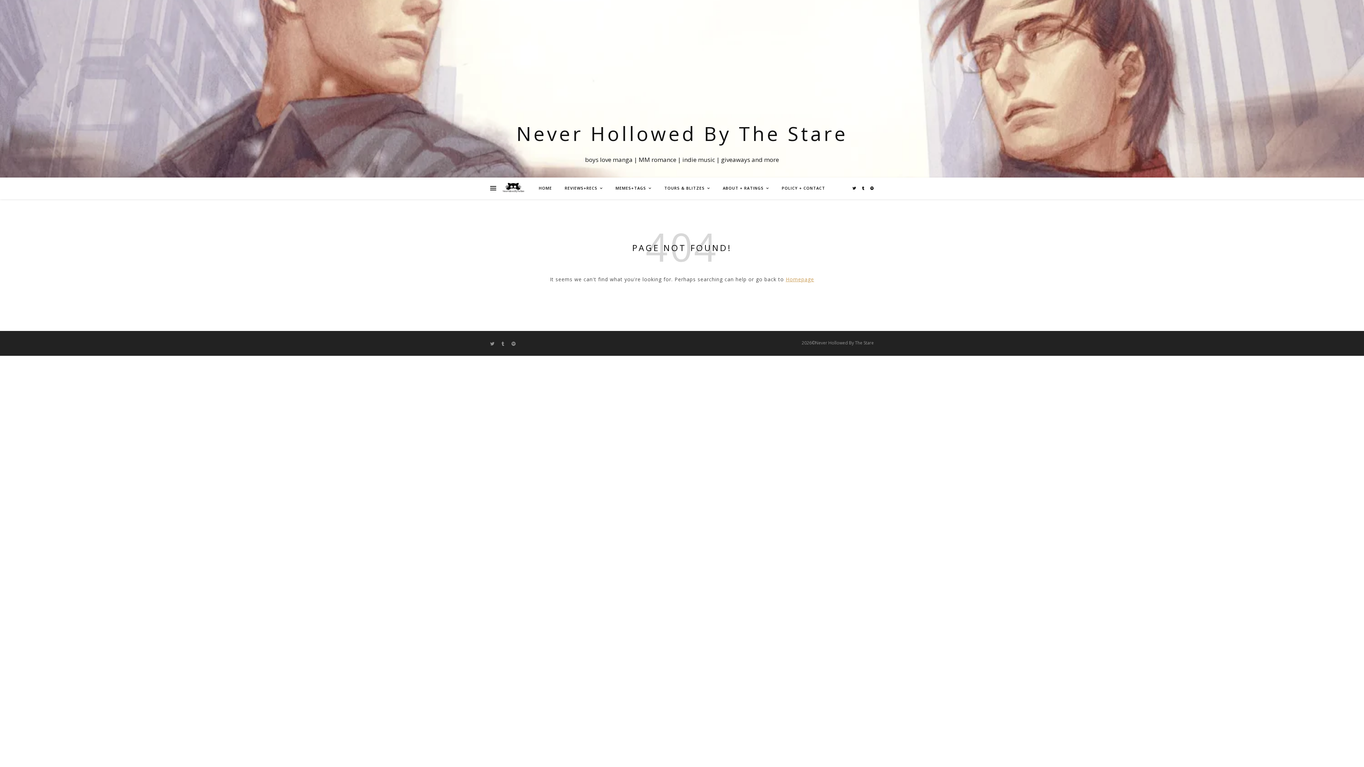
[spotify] (872, 188)
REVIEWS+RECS (581, 188)
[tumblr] (863, 188)
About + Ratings (743, 188)
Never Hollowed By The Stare (682, 133)
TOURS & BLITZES (684, 188)
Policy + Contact (803, 188)
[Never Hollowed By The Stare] (513, 188)
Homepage (800, 279)
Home (545, 188)
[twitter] (854, 188)
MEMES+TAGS (631, 188)
